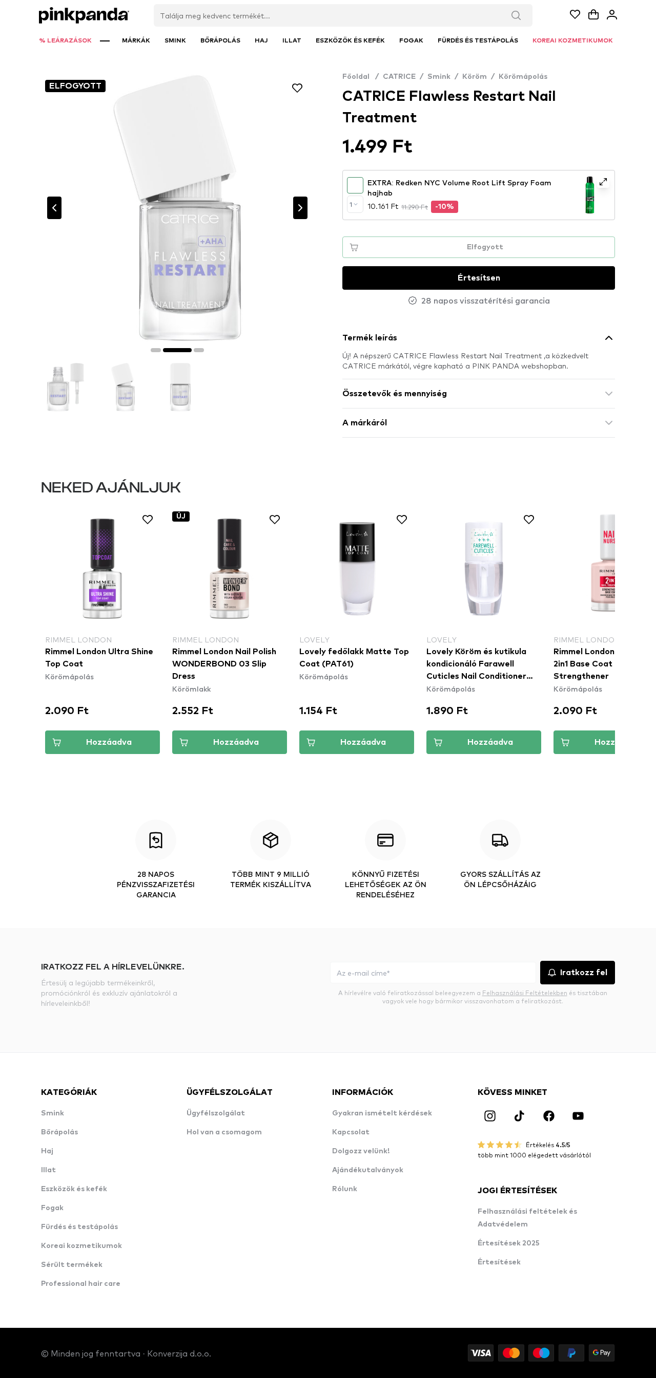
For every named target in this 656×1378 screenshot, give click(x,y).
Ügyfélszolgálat (216, 1113)
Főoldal (360, 76)
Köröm (474, 76)
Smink (438, 76)
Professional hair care (80, 1283)
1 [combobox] (351, 204)
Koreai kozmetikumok (81, 1246)
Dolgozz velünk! (360, 1151)
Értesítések (499, 1262)
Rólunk (344, 1189)
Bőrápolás (59, 1132)
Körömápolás (523, 76)
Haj (47, 1151)
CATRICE (399, 76)
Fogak (52, 1208)
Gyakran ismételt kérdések (382, 1113)
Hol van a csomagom (224, 1132)
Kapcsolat (351, 1132)
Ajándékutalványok (367, 1170)
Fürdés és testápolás (79, 1227)
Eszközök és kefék (74, 1189)
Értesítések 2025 (509, 1243)
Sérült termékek (71, 1264)
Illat (48, 1170)
